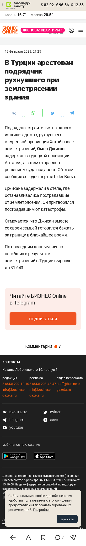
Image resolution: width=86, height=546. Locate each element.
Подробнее (41, 510)
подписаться (43, 318)
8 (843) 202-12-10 (15, 384)
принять (67, 519)
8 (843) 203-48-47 (42, 384)
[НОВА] (41, 30)
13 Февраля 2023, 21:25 (23, 51)
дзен (53, 419)
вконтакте (17, 412)
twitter (54, 412)
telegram (16, 419)
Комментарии (43, 346)
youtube (15, 427)
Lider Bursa (64, 176)
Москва (37, 15)
